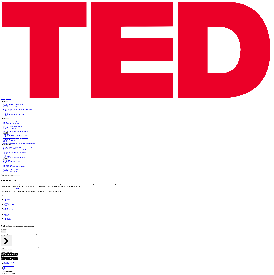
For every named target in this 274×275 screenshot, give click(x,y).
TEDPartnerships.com (21, 188)
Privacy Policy (60, 234)
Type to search (4, 175)
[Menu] (1, 1)
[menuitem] (138, 103)
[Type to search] (1, 174)
